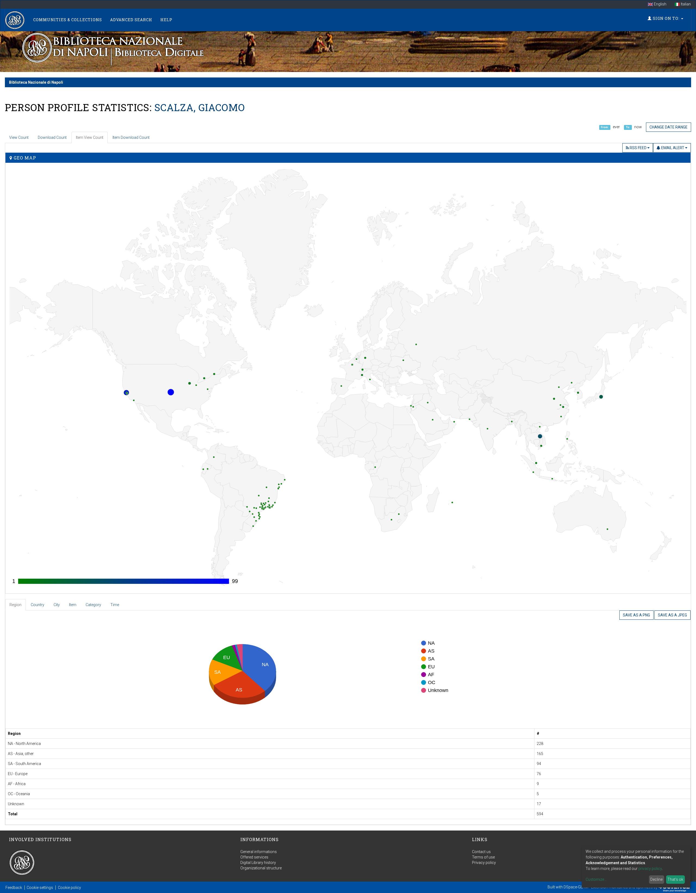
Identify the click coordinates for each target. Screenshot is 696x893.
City (57, 605)
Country (37, 605)
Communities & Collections (67, 19)
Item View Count (89, 137)
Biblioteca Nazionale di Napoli (36, 82)
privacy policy (650, 868)
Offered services (254, 857)
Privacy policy (484, 862)
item (72, 605)
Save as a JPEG (672, 615)
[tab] (15, 604)
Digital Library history (258, 862)
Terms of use (483, 857)
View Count (19, 137)
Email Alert (672, 148)
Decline (656, 879)
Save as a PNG (636, 615)
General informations (258, 852)
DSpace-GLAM (576, 887)
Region (15, 605)
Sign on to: (666, 18)
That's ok (675, 879)
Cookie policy (69, 887)
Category (93, 605)
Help (166, 19)
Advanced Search (131, 19)
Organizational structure (261, 868)
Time (114, 605)
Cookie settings (40, 887)
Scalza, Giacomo (199, 107)
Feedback (13, 887)
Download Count (52, 137)
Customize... (596, 879)
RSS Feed (638, 148)
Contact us (481, 852)
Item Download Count (131, 137)
